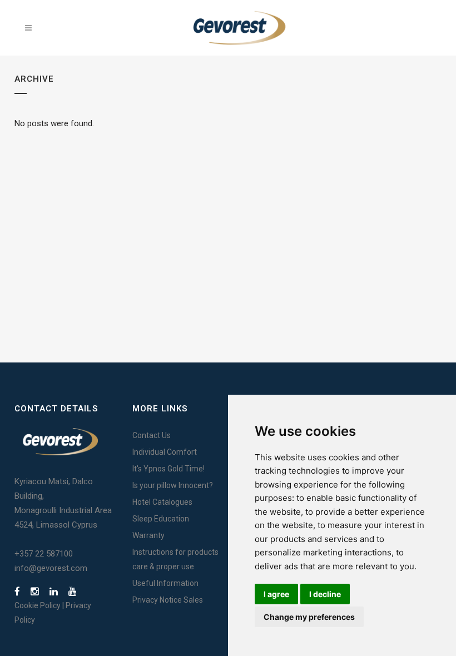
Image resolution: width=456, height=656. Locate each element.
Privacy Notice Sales (167, 599)
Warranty (148, 535)
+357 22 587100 (43, 554)
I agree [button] (276, 594)
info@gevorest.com (50, 568)
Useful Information (165, 583)
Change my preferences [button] (309, 617)
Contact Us (151, 435)
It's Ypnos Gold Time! (168, 468)
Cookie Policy (37, 605)
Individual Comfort (164, 452)
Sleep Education (160, 518)
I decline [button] (325, 594)
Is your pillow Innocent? (172, 485)
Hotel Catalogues (162, 502)
